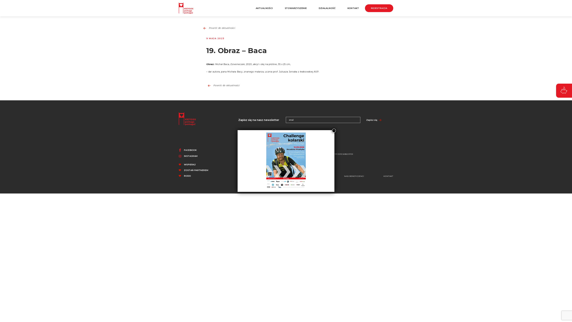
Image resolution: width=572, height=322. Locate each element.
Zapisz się (371, 120)
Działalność (327, 8)
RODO (187, 176)
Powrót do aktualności (222, 28)
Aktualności (264, 8)
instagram (191, 156)
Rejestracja (379, 8)
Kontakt (353, 8)
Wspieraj (190, 164)
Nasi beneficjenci (354, 176)
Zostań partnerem (196, 170)
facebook (190, 150)
